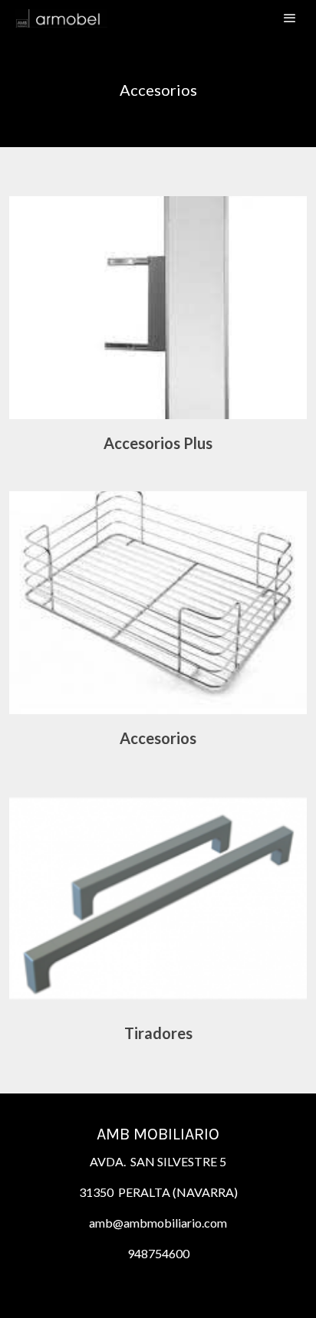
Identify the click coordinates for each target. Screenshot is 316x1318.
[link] (61, 18)
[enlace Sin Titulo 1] (158, 896)
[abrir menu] (290, 18)
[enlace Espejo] (158, 306)
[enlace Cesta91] (158, 601)
